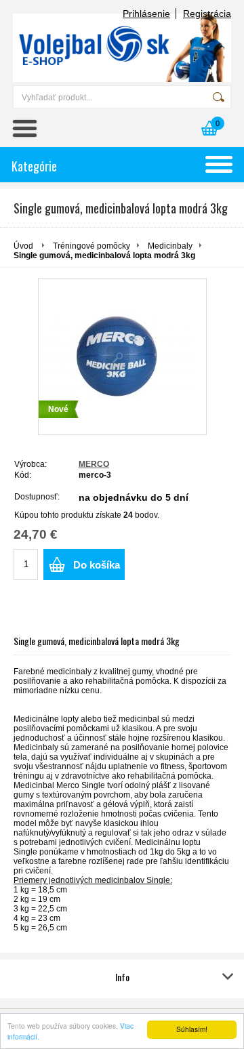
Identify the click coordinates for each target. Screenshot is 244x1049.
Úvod (23, 246)
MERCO (94, 464)
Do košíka (96, 565)
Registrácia (207, 13)
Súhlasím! (191, 1029)
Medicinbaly (170, 246)
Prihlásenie (146, 13)
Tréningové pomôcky (91, 246)
